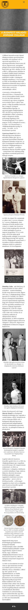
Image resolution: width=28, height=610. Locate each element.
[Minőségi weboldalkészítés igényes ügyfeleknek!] (14, 606)
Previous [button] (3, 266)
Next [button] (25, 266)
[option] (14, 266)
